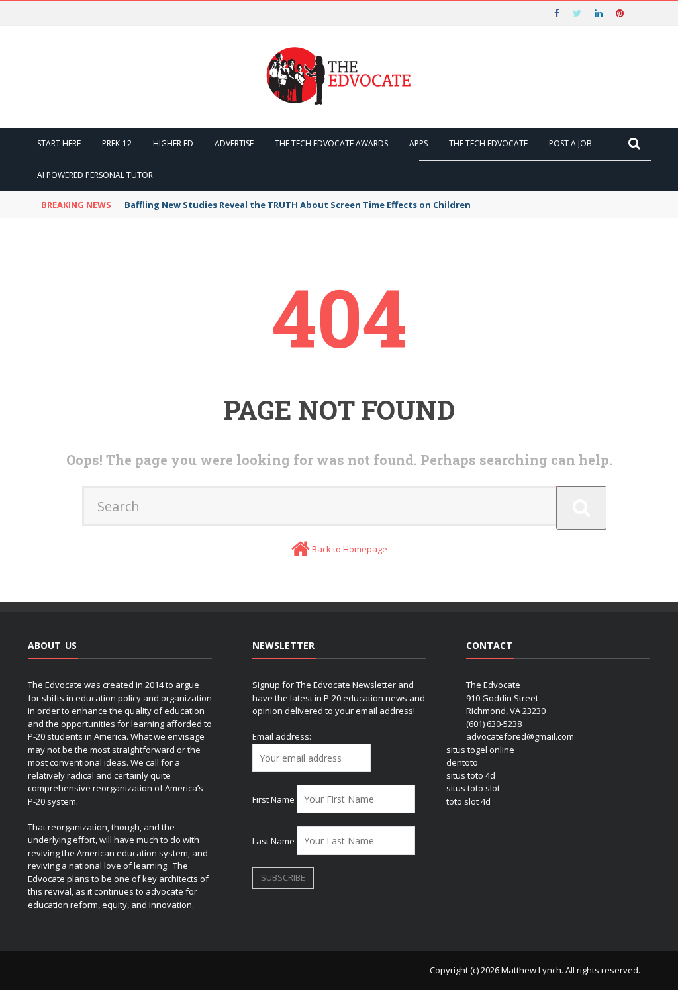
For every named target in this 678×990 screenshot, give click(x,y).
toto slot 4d (468, 801)
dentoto (462, 762)
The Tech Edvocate (488, 143)
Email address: (281, 736)
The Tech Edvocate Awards (331, 143)
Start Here (59, 143)
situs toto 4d (470, 775)
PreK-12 (117, 143)
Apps (418, 143)
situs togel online (480, 750)
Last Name (273, 841)
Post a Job (570, 143)
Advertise (234, 143)
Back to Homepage (349, 549)
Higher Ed (173, 143)
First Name (273, 799)
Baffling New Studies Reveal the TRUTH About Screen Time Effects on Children (297, 205)
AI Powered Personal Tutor (95, 175)
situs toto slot (473, 788)
